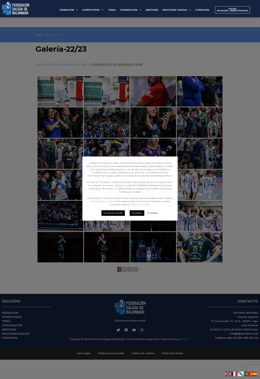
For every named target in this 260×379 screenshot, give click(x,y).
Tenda (112, 10)
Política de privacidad (102, 201)
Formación (202, 10)
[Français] (234, 373)
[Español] (254, 373)
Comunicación (128, 10)
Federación (67, 10)
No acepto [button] (137, 213)
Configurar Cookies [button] (113, 213)
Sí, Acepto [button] (152, 213)
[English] (228, 373)
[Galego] (241, 373)
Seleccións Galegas (174, 10)
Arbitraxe (152, 10)
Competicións (91, 10)
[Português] (247, 373)
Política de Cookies (140, 204)
